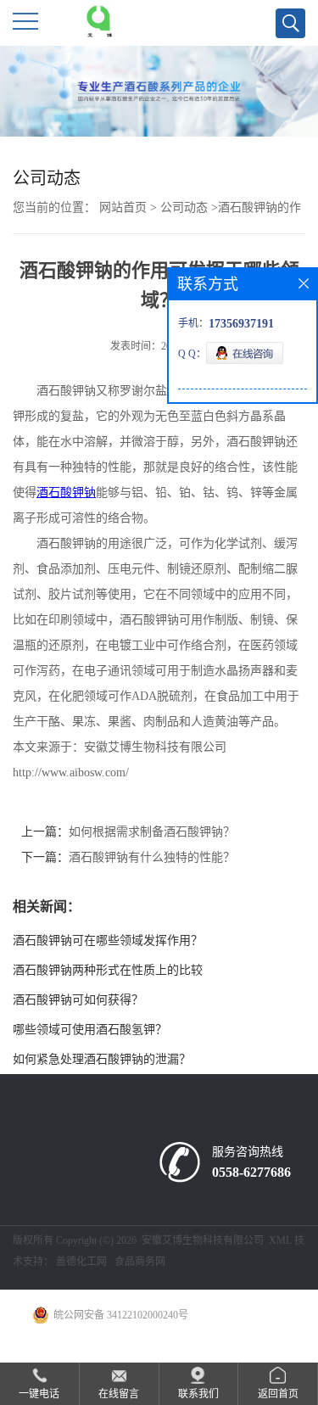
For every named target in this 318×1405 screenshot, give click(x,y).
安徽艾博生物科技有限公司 (203, 1240)
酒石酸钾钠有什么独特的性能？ (152, 857)
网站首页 (123, 207)
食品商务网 (139, 1262)
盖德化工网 (81, 1262)
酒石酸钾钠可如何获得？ (78, 1000)
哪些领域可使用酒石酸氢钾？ (90, 1029)
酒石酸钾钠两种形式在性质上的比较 (108, 970)
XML (280, 1240)
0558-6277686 (251, 1172)
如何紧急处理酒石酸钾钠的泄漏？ (102, 1059)
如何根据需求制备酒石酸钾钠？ (152, 832)
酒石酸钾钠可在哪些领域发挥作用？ (108, 940)
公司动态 (184, 207)
